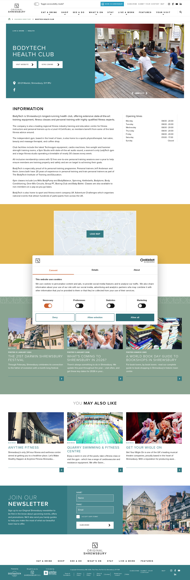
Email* (79, 504)
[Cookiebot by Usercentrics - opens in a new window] (142, 261)
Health (31, 31)
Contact (107, 574)
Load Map (95, 234)
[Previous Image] (132, 93)
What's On (96, 12)
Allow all (135, 317)
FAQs (127, 574)
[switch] (79, 306)
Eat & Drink (49, 12)
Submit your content (149, 4)
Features (145, 12)
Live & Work (126, 12)
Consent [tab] (53, 270)
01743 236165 (47, 64)
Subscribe (132, 4)
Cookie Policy (89, 574)
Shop (64, 12)
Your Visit (163, 12)
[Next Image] (146, 93)
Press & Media (99, 574)
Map (162, 4)
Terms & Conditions (66, 574)
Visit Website (22, 64)
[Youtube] (177, 4)
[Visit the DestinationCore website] (14, 572)
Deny (54, 317)
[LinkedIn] (181, 4)
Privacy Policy (79, 574)
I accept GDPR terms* (89, 516)
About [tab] (137, 270)
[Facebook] (173, 4)
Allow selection (95, 317)
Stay (111, 12)
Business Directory (23, 19)
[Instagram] (169, 4)
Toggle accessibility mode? (52, 4)
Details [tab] (95, 270)
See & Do (79, 12)
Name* (79, 492)
